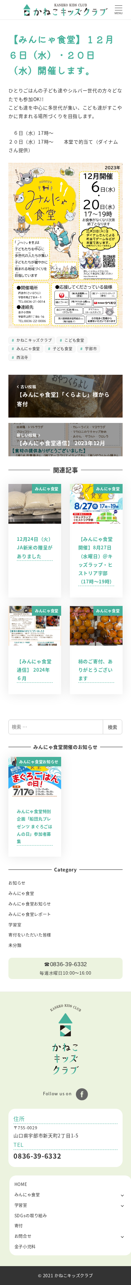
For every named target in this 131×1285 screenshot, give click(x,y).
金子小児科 (25, 1247)
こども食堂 (73, 340)
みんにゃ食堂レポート (29, 914)
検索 (112, 727)
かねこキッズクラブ (33, 340)
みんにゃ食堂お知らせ (29, 904)
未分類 (14, 945)
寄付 (18, 1226)
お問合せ (23, 1236)
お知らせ (17, 883)
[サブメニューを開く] (122, 1195)
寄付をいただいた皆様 (29, 935)
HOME (20, 1184)
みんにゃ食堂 (27, 348)
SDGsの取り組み (30, 1216)
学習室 (14, 925)
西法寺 (21, 357)
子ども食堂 (61, 348)
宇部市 (90, 348)
